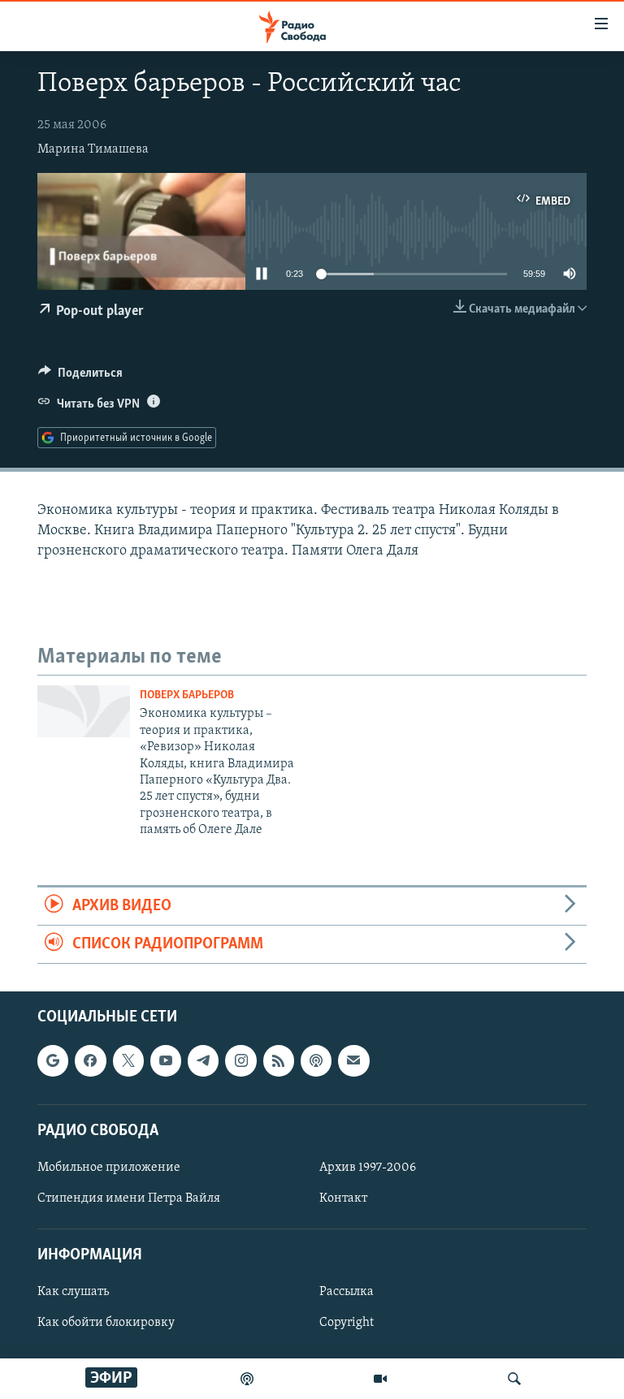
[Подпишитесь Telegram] (203, 1061)
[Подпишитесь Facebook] (90, 1061)
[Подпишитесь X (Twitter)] (128, 1061)
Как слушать (73, 1292)
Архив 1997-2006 (367, 1167)
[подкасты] (247, 1378)
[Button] (80, 376)
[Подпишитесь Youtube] (165, 1061)
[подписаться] (353, 1061)
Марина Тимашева (93, 149)
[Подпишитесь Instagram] (240, 1061)
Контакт (343, 1198)
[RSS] (278, 1061)
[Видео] (380, 1378)
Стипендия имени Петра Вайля (128, 1198)
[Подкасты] (316, 1061)
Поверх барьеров (187, 695)
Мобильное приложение (108, 1167)
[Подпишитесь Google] (52, 1061)
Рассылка (346, 1292)
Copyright (346, 1323)
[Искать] (514, 1378)
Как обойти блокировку (106, 1323)
